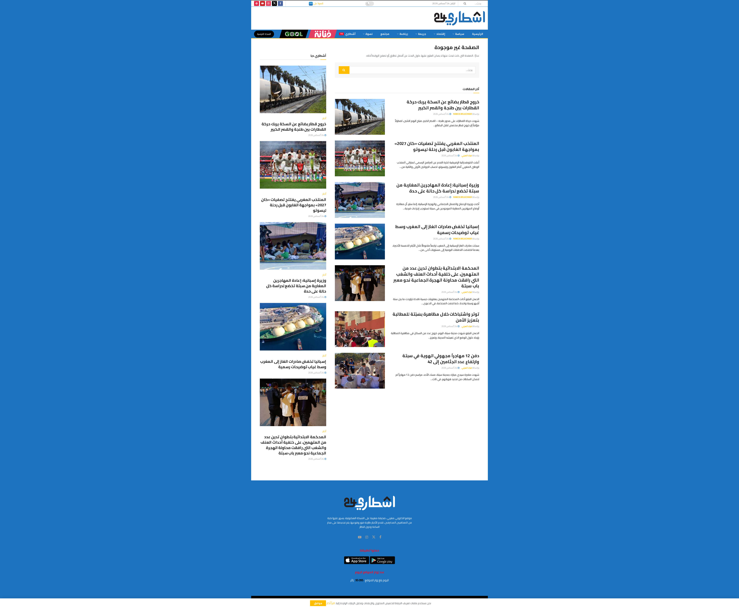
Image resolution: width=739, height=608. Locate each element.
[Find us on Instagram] (268, 3)
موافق (318, 603)
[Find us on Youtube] (262, 3)
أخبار (324, 118)
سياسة (459, 33)
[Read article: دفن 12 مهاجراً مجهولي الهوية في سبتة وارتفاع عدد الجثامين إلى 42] (360, 371)
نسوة (369, 33)
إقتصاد (440, 33)
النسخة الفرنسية (264, 34)
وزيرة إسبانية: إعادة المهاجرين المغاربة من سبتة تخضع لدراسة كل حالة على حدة (437, 188)
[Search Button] (464, 3)
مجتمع (384, 33)
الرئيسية (477, 33)
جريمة (422, 33)
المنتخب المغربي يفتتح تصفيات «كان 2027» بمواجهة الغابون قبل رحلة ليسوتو (437, 146)
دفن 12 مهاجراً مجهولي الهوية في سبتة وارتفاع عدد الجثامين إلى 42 (440, 359)
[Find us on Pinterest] (256, 3)
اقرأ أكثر (331, 603)
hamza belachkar (462, 114)
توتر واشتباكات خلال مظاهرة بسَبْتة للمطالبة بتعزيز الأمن (436, 317)
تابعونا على (318, 3)
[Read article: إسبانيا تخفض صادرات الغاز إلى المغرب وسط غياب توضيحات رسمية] (360, 241)
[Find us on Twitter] (274, 3)
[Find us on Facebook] (280, 3)
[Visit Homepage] (459, 18)
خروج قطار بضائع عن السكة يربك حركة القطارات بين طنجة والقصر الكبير (443, 105)
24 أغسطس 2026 (441, 114)
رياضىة (404, 33)
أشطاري (347, 33)
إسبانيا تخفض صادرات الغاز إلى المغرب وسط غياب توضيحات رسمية (437, 229)
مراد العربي (466, 155)
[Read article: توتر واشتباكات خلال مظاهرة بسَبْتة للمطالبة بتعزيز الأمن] (360, 329)
